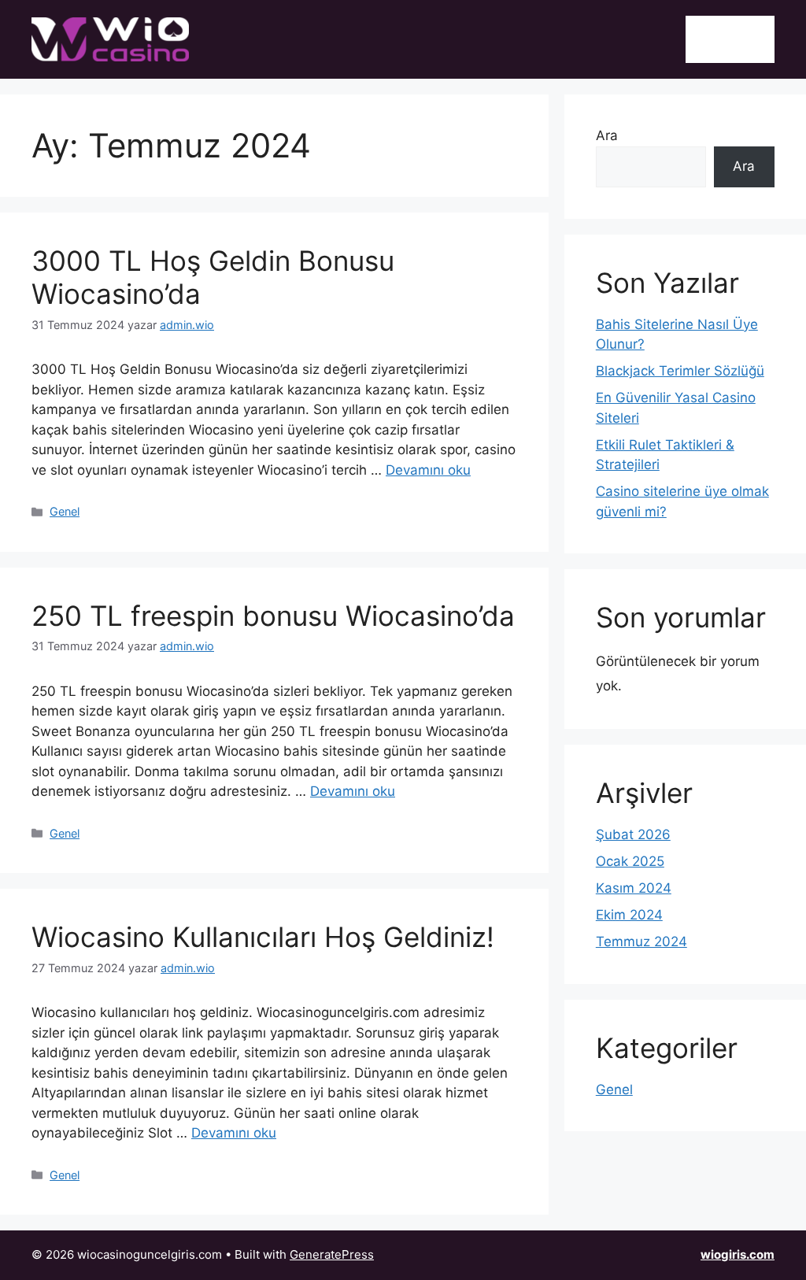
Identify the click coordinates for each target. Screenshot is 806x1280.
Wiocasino (730, 38)
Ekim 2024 (629, 915)
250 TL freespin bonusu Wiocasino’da (273, 615)
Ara (607, 135)
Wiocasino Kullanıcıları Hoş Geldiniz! (262, 936)
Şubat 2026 (633, 834)
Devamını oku (428, 470)
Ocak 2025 (630, 861)
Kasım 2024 (633, 888)
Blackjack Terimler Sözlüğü (680, 371)
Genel (64, 511)
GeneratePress (332, 1254)
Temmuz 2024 (641, 941)
